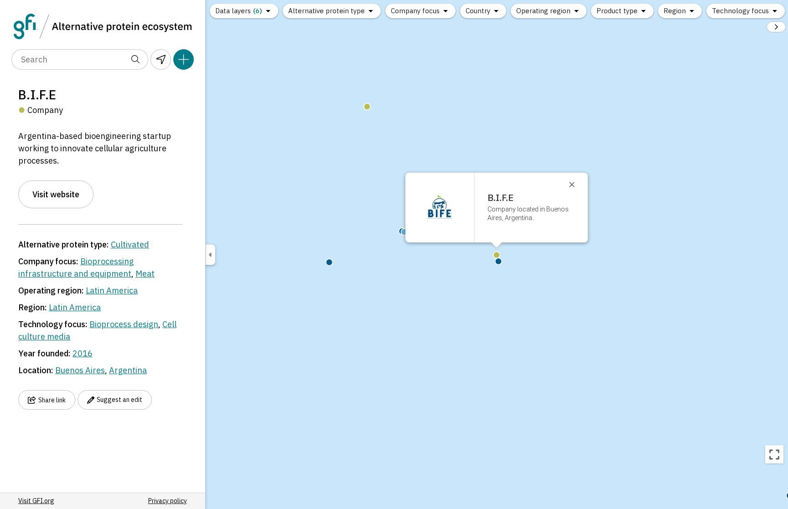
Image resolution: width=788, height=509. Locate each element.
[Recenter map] (774, 454)
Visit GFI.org (36, 501)
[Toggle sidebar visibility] (210, 254)
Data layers (238, 10)
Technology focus (740, 10)
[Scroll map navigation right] (776, 26)
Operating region (543, 10)
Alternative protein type (326, 10)
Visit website (55, 194)
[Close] (576, 184)
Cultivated (130, 244)
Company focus (415, 10)
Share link (52, 400)
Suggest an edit (119, 400)
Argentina (128, 370)
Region (675, 10)
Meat (145, 273)
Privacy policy (167, 501)
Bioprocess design (123, 324)
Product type (617, 10)
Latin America (112, 290)
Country (478, 10)
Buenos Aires (80, 370)
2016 (83, 353)
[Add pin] (183, 59)
